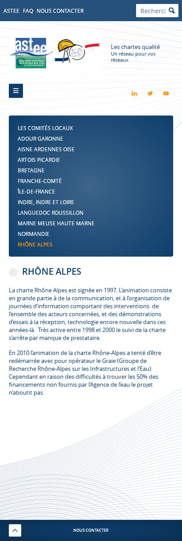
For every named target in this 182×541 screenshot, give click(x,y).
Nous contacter (60, 10)
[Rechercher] (171, 10)
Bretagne (31, 170)
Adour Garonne (40, 138)
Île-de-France (36, 191)
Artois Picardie (39, 159)
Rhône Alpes (35, 244)
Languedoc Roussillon (50, 212)
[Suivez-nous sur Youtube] (166, 93)
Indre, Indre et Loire (46, 201)
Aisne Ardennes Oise (46, 149)
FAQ (28, 10)
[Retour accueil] (55, 53)
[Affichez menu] (16, 91)
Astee (11, 10)
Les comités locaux (45, 127)
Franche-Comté (40, 180)
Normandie (33, 233)
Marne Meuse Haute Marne (56, 223)
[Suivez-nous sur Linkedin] (134, 93)
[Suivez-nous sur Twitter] (150, 93)
